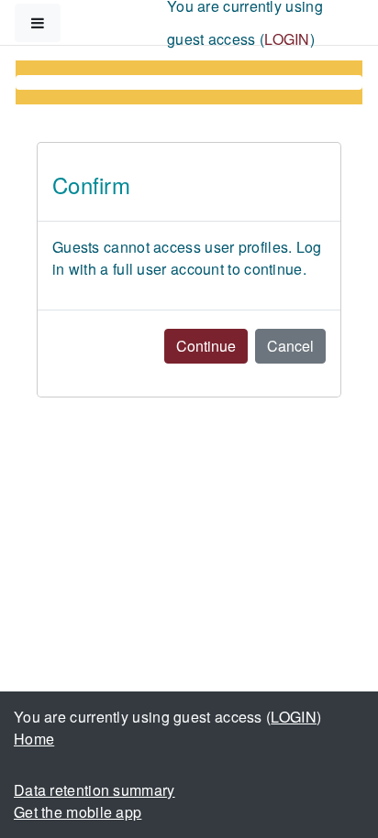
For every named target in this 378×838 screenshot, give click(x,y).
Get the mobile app (77, 811)
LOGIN (287, 38)
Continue (206, 345)
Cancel (290, 345)
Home (34, 738)
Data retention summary (94, 789)
